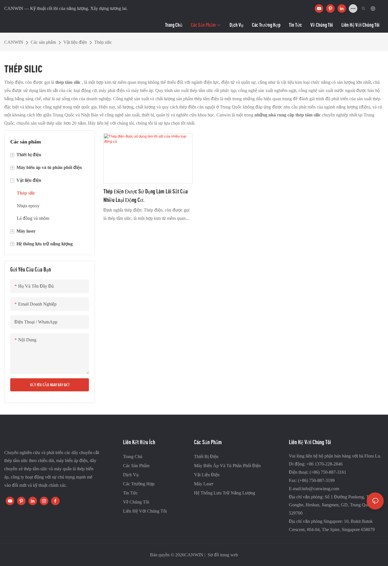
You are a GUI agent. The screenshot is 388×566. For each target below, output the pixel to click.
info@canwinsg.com (320, 488)
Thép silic (103, 42)
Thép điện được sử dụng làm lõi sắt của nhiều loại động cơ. (145, 195)
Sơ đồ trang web (222, 554)
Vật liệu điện (75, 42)
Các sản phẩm (43, 42)
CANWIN (13, 42)
